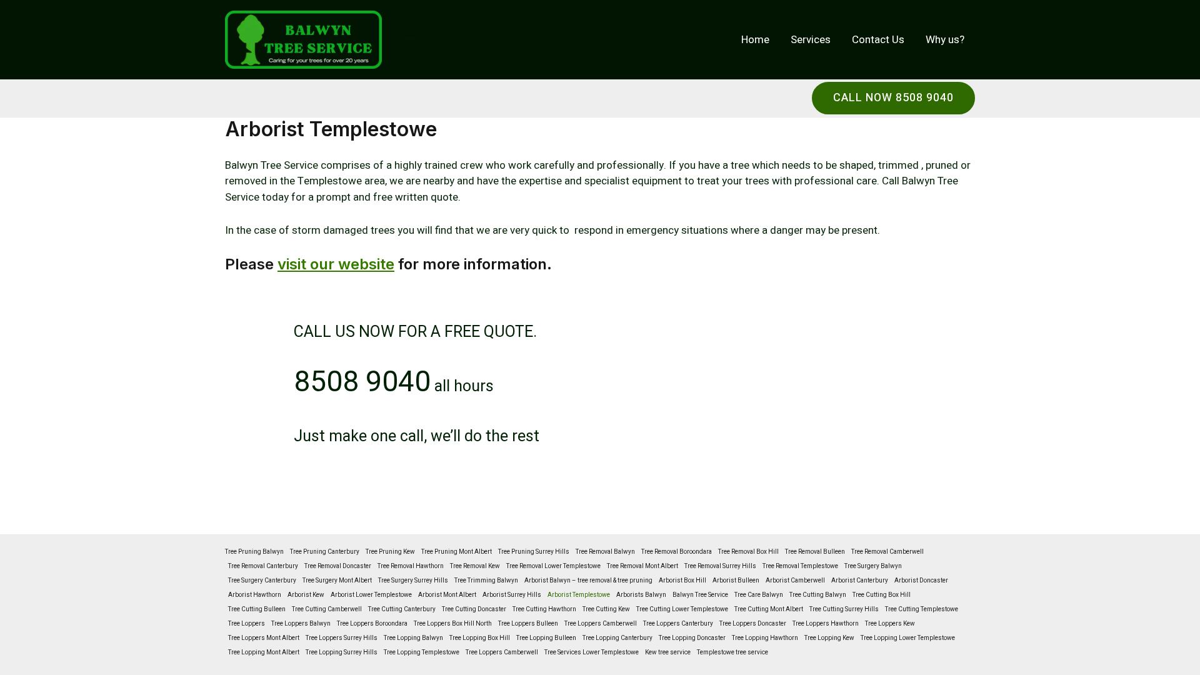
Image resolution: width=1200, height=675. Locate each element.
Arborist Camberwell (795, 580)
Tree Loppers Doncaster (752, 623)
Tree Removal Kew (475, 566)
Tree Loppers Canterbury (678, 623)
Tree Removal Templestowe (800, 566)
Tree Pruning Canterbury (324, 552)
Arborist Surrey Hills (511, 595)
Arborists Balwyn (641, 595)
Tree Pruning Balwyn (254, 552)
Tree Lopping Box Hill (479, 638)
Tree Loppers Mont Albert (263, 638)
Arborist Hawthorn (254, 595)
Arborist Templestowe (579, 595)
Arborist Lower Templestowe (371, 595)
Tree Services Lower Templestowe (591, 652)
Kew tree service (668, 652)
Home (755, 40)
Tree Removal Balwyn (605, 552)
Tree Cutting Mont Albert (768, 609)
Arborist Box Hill (682, 580)
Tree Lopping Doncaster (692, 638)
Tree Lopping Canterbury (617, 638)
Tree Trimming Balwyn (486, 580)
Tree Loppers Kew (890, 623)
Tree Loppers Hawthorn (825, 623)
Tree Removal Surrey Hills (720, 566)
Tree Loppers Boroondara (372, 623)
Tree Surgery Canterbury (262, 580)
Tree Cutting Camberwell (327, 609)
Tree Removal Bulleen (815, 552)
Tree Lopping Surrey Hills (342, 652)
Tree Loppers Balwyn (301, 623)
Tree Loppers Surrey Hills (342, 638)
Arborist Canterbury (859, 580)
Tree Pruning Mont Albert (456, 552)
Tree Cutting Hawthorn (544, 609)
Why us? (945, 40)
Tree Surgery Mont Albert (337, 580)
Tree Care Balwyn (758, 595)
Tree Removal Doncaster (337, 566)
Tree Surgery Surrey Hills (413, 580)
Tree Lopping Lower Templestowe (908, 638)
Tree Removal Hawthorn (411, 566)
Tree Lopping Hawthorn (765, 638)
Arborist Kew (306, 595)
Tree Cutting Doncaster (474, 609)
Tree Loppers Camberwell (600, 623)
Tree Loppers (246, 623)
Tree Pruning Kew (390, 552)
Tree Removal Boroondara (676, 552)
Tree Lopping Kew (829, 638)
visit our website (336, 264)
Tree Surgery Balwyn (873, 566)
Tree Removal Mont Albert (642, 566)
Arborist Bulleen (735, 580)
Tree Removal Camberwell (887, 552)
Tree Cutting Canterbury (402, 609)
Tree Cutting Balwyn (817, 595)
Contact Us (878, 40)
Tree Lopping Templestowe (421, 652)
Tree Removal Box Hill (748, 552)
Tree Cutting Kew (606, 609)
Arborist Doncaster (921, 580)
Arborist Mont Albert (447, 595)
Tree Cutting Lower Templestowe (682, 609)
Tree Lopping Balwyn (413, 638)
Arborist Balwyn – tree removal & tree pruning (588, 580)
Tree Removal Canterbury (263, 566)
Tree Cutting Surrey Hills (844, 609)
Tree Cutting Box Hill (881, 595)
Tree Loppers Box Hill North (453, 623)
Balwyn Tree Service (700, 595)
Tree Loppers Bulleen (528, 623)
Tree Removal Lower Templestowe (553, 566)
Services (811, 40)
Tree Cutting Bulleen (257, 609)
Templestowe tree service (732, 652)
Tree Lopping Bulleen (546, 638)
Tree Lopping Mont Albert (263, 652)
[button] (893, 98)
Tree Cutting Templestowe (921, 609)
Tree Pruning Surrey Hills (533, 552)
